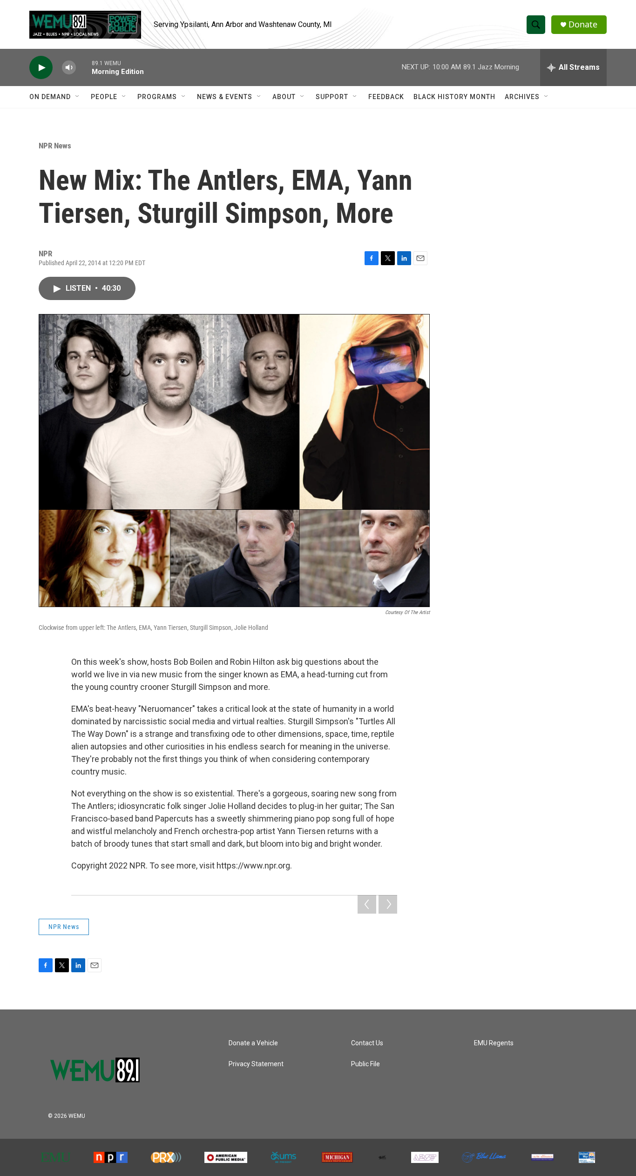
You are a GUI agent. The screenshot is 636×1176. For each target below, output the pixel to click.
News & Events (224, 96)
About (284, 96)
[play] (41, 67)
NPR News (55, 145)
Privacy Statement (256, 1064)
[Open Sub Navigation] (77, 96)
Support (332, 96)
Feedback (386, 96)
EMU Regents (494, 1043)
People (104, 96)
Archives (522, 96)
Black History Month (454, 96)
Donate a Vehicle (253, 1043)
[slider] (83, 67)
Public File (365, 1064)
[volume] (69, 67)
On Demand (50, 96)
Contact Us (367, 1043)
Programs (157, 96)
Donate (582, 24)
